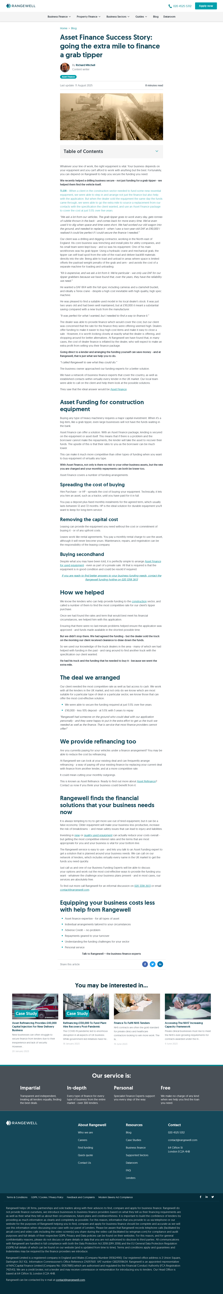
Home (63, 28)
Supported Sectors (137, 1155)
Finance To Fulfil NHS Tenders (132, 1023)
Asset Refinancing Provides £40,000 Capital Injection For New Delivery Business (34, 1026)
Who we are (85, 1132)
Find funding (85, 1147)
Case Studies (133, 1140)
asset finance (68, 76)
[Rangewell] (20, 6)
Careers (82, 1140)
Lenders (130, 1178)
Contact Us (84, 1162)
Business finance (136, 1147)
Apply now (206, 6)
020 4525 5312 (176, 1132)
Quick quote (85, 1155)
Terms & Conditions (17, 1197)
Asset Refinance (146, 781)
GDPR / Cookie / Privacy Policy (47, 1197)
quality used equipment (98, 835)
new (77, 835)
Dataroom (169, 16)
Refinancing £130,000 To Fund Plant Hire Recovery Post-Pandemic (84, 1024)
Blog (156, 16)
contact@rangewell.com (74, 889)
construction (139, 601)
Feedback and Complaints (81, 1197)
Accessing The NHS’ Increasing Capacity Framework (184, 1024)
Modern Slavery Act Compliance (115, 1197)
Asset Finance (118, 389)
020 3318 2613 (142, 886)
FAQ (128, 1170)
